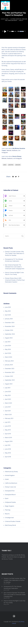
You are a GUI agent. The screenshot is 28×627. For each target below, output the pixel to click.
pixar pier (18, 164)
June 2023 (8, 391)
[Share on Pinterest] (18, 176)
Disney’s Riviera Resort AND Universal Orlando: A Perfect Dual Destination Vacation (14, 280)
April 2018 (8, 457)
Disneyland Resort (12, 20)
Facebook (15, 150)
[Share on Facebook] (13, 176)
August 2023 (8, 384)
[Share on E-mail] (21, 176)
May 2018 (8, 453)
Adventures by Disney (11, 471)
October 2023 (9, 376)
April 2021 (8, 411)
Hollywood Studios (10, 502)
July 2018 (7, 445)
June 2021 (8, 407)
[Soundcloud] (14, 616)
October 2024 (9, 330)
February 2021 (9, 418)
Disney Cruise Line (10, 487)
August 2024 (8, 338)
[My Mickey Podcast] (5, 7)
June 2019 (8, 426)
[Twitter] (15, 176)
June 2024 (8, 345)
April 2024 (8, 353)
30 (3, 31)
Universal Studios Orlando (12, 521)
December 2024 (9, 322)
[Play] (5, 31)
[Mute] (18, 31)
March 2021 (8, 414)
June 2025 (8, 307)
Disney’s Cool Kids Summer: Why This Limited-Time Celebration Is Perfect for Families (14, 253)
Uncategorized (9, 517)
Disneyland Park (10, 491)
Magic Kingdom (9, 506)
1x (25, 31)
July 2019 (7, 422)
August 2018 (8, 441)
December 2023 (9, 368)
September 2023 (10, 380)
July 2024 (7, 342)
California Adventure (15, 19)
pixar (5, 164)
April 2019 (8, 434)
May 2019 (8, 430)
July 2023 (7, 388)
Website (9, 150)
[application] (14, 31)
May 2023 (8, 395)
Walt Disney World (10, 525)
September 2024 (10, 334)
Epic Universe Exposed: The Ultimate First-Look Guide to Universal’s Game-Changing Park (14, 266)
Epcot (6, 498)
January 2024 (9, 365)
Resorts (7, 514)
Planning (7, 510)
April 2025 (8, 315)
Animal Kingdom (10, 475)
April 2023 (8, 399)
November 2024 (9, 326)
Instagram (5, 152)
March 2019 (8, 437)
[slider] (21, 32)
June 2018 (8, 449)
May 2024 (8, 349)
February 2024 (9, 361)
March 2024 (8, 357)
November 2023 (9, 372)
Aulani (7, 479)
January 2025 (9, 319)
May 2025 (8, 311)
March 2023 (8, 403)
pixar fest (11, 164)
